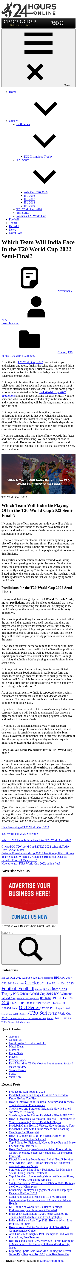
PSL (52, 1008)
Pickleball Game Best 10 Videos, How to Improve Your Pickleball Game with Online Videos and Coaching (42, 1127)
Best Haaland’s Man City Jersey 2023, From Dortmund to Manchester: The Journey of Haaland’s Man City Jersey (41, 1244)
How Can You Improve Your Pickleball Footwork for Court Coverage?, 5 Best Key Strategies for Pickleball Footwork (41, 1153)
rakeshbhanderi (10, 323)
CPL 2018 (7, 983)
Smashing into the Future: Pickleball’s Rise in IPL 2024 (41, 1115)
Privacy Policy (17, 1060)
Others (44, 1008)
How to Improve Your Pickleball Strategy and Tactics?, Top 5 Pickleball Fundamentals (41, 1103)
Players (13, 1056)
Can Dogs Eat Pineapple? (24, 1132)
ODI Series (29, 1007)
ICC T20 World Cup (22, 846)
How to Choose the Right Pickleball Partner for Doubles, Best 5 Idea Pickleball (37, 1137)
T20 (37, 846)
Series (12, 1073)
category (14, 1036)
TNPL (4, 1022)
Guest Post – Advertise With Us (27, 1043)
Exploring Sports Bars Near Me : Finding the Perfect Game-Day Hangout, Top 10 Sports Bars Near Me (40, 1252)
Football (14, 219)
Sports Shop (6, 1014)
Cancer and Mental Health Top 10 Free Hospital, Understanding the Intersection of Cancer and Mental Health (40, 1200)
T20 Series (41, 1013)
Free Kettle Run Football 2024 (27, 1091)
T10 (27, 1014)
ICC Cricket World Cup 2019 (33, 994)
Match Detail (16, 1046)
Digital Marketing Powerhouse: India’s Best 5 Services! (41, 1159)
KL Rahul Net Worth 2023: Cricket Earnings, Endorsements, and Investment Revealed (36, 1208)
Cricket (13, 120)
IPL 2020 (26, 1002)
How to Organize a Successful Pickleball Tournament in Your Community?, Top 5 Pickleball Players (42, 1120)
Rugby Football (63, 1008)
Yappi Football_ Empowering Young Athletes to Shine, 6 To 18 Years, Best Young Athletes (41, 1178)
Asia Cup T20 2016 (35, 192)
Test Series (22, 212)
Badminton (48, 978)
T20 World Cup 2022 (23, 355)
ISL (63, 1003)
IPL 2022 (46, 1003)
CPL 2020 (19, 984)
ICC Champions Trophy (38, 156)
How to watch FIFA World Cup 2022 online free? (32, 863)
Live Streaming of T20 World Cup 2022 (25, 827)
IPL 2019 (29, 205)
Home (12, 91)
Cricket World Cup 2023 (57, 983)
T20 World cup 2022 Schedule (19, 833)
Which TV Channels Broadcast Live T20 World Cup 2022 (36, 840)
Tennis (13, 222)
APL (3, 978)
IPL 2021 (37, 1003)
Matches (14, 1049)
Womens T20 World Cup (31, 216)
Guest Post (15, 233)
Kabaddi (14, 226)
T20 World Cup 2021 (17, 1019)
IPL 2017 (29, 199)
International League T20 (28, 999)
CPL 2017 (66, 977)
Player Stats (16, 1053)
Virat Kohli (15, 1077)
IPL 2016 (29, 195)
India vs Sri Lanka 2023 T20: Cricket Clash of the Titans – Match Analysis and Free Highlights (38, 1215)
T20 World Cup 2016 (29, 209)
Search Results (17, 1070)
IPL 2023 (56, 1002)
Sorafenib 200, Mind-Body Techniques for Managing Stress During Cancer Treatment (40, 1171)
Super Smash (18, 1013)
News (12, 229)
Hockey (38, 989)
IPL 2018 (29, 202)
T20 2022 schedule (50, 846)
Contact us (15, 1039)
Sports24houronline (51, 1260)
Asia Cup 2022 (13, 978)
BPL (57, 977)
